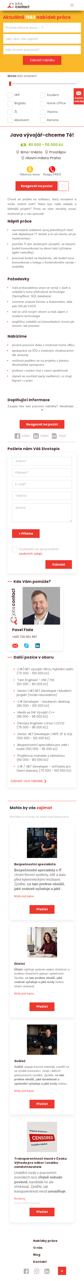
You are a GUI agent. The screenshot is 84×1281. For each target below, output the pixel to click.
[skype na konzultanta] (28, 645)
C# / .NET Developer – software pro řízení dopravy (44, 768)
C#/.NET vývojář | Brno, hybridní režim (45, 671)
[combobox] (42, 27)
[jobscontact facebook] (26, 1271)
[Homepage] (18, 5)
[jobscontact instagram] (36, 1271)
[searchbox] (39, 28)
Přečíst (42, 909)
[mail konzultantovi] (17, 645)
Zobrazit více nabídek (27, 781)
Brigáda (20, 103)
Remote (53, 120)
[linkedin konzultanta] (39, 645)
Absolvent (21, 120)
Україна (52, 111)
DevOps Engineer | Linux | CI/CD (40, 725)
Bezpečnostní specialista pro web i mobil (43, 747)
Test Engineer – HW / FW (35, 682)
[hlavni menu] (72, 5)
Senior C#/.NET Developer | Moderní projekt (44, 693)
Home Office (56, 103)
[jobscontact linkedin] (47, 1271)
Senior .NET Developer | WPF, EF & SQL (45, 736)
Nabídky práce (45, 1241)
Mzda (12, 76)
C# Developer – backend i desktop (43, 703)
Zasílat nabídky (79, 100)
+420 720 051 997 (24, 636)
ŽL (15, 111)
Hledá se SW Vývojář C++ (36, 714)
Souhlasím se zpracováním (39, 551)
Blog (36, 1254)
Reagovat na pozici (36, 186)
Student (53, 95)
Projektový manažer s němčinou (41, 758)
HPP (17, 95)
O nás (37, 1248)
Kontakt (40, 1262)
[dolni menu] (62, 1271)
